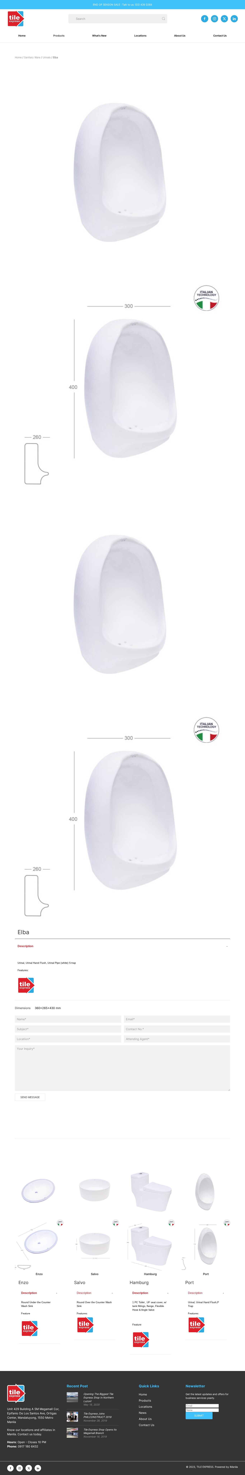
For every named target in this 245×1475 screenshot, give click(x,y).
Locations (140, 35)
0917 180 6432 (28, 1446)
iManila (234, 1466)
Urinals (47, 57)
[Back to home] (16, 18)
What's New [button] (99, 35)
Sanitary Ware (32, 57)
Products (59, 35)
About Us (179, 35)
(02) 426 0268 (143, 4)
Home (21, 35)
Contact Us (220, 35)
